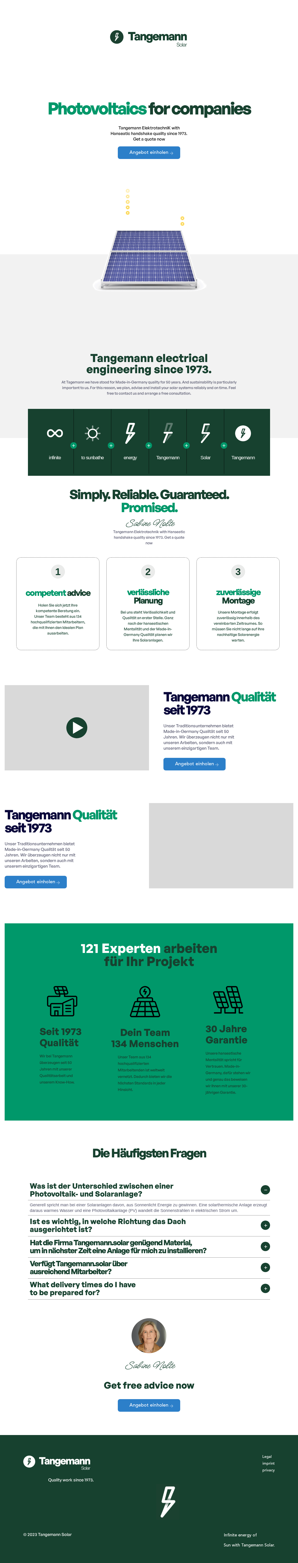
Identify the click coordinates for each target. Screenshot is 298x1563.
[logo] (149, 43)
